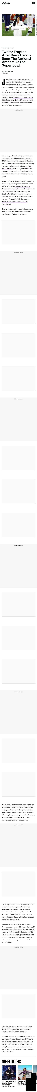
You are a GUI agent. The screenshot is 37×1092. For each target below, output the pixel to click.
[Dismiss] (33, 1074)
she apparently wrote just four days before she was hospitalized (16, 201)
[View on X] (18, 232)
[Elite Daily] (6, 3)
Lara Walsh (8, 71)
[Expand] (27, 1074)
